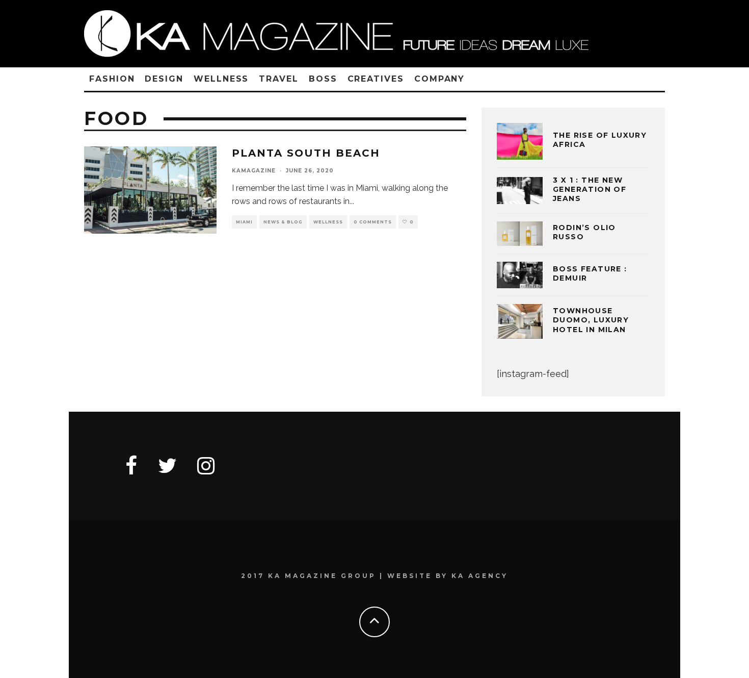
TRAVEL (279, 79)
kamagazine (254, 170)
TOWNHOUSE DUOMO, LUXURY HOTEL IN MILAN (591, 320)
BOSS (323, 79)
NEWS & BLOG (283, 221)
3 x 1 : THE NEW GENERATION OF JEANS (589, 189)
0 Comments (373, 221)
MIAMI (244, 221)
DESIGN (164, 79)
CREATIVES (375, 79)
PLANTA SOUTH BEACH (306, 153)
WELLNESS (221, 79)
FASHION (112, 79)
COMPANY (439, 79)
